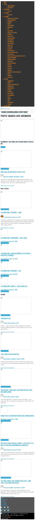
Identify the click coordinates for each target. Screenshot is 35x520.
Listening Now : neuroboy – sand (11, 212)
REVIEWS (3, 501)
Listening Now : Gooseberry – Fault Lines (14, 238)
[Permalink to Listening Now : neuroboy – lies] (4, 267)
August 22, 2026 (12, 289)
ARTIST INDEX (5, 506)
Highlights (3, 169)
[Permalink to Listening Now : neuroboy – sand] (16, 207)
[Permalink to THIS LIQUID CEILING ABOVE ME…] (16, 349)
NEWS (2, 498)
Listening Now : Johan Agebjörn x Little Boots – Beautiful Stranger (16, 254)
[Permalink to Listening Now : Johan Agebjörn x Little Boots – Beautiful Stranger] (4, 250)
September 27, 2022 (12, 419)
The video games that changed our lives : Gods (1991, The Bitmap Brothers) (16, 482)
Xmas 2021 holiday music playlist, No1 (13, 172)
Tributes (7, 169)
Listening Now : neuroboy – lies (11, 271)
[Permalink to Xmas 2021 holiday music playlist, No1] (16, 167)
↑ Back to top (4, 518)
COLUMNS (4, 504)
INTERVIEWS (4, 499)
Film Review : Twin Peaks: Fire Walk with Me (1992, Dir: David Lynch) (16, 391)
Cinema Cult (3, 387)
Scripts (7, 351)
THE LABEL (4, 503)
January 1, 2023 (14, 396)
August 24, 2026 (16, 217)
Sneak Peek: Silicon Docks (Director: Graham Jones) (17, 416)
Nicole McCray (7, 450)
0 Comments (10, 185)
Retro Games (8, 478)
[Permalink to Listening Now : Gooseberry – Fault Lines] (4, 235)
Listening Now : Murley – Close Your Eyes (14, 286)
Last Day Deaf (7, 217)
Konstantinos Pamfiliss (10, 359)
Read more (4, 185)
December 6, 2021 (18, 176)
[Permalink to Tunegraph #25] (16, 313)
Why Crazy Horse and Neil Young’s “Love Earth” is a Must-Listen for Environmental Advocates (17, 444)
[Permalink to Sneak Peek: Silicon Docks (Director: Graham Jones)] (4, 412)
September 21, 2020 (19, 487)
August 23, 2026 (12, 274)
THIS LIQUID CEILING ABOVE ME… (10, 354)
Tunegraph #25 (6, 318)
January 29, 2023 (16, 450)
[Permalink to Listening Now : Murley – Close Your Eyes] (4, 283)
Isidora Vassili (7, 323)
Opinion (7, 440)
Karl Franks (7, 396)
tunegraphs (7, 315)
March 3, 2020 (20, 359)
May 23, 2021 (15, 323)
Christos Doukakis (8, 176)
